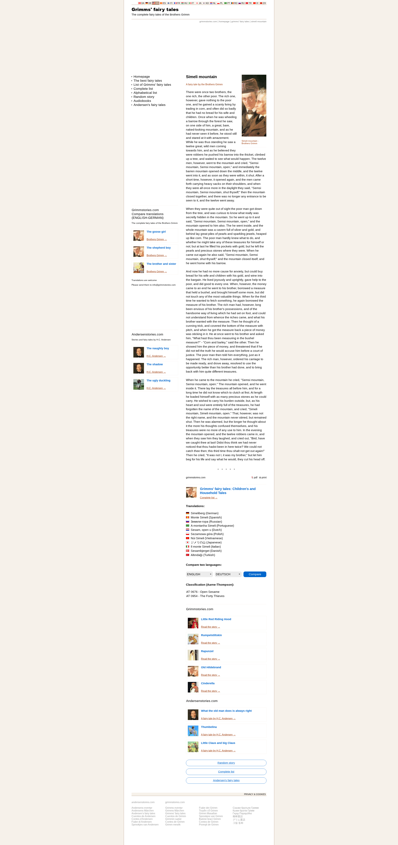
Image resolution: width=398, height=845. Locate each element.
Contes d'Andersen (142, 819)
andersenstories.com (143, 802)
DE (149, 3)
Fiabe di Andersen (142, 821)
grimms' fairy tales (240, 21)
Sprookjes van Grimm (211, 816)
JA (200, 3)
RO (235, 3)
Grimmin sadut (173, 819)
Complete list (143, 88)
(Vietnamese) (207, 538)
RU (243, 3)
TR (250, 3)
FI (171, 3)
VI (257, 3)
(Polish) (207, 534)
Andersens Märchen (143, 810)
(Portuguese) (212, 525)
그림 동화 (238, 823)
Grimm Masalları (208, 813)
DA (142, 3)
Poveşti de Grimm (209, 824)
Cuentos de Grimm (175, 816)
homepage (224, 21)
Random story (144, 96)
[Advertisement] (199, 47)
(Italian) (206, 546)
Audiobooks (142, 100)
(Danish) (206, 550)
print (264, 477)
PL (221, 3)
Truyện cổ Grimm (208, 810)
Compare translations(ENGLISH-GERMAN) (148, 215)
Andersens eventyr (142, 807)
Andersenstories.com (147, 334)
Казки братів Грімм (243, 810)
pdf (255, 477)
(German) (204, 513)
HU (185, 3)
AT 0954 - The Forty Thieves (205, 596)
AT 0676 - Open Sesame (203, 591)
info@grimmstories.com (164, 285)
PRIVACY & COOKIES (255, 794)
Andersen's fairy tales (150, 105)
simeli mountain (258, 21)
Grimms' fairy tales (155, 9)
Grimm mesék (172, 824)
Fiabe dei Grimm (208, 807)
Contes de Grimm (175, 821)
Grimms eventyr (174, 807)
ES (164, 3)
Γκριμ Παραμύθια (242, 813)
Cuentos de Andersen (143, 816)
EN (157, 3)
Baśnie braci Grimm (210, 819)
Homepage (142, 76)
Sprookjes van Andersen (145, 824)
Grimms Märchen (174, 810)
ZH (264, 3)
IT (193, 3)
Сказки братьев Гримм (246, 807)
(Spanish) (206, 517)
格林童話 (238, 816)
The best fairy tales (148, 80)
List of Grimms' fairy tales (152, 84)
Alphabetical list (145, 92)
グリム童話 (239, 819)
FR (178, 3)
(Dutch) (206, 529)
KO (207, 3)
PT (228, 3)
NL (214, 3)
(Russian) (206, 521)
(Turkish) (203, 555)
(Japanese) (206, 542)
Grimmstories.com (145, 210)
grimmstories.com (208, 21)
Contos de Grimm (208, 821)
